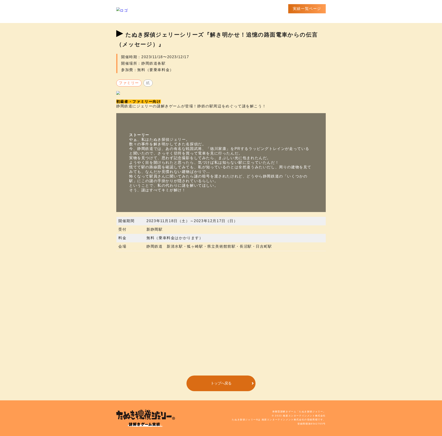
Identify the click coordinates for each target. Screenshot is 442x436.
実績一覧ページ (307, 9)
